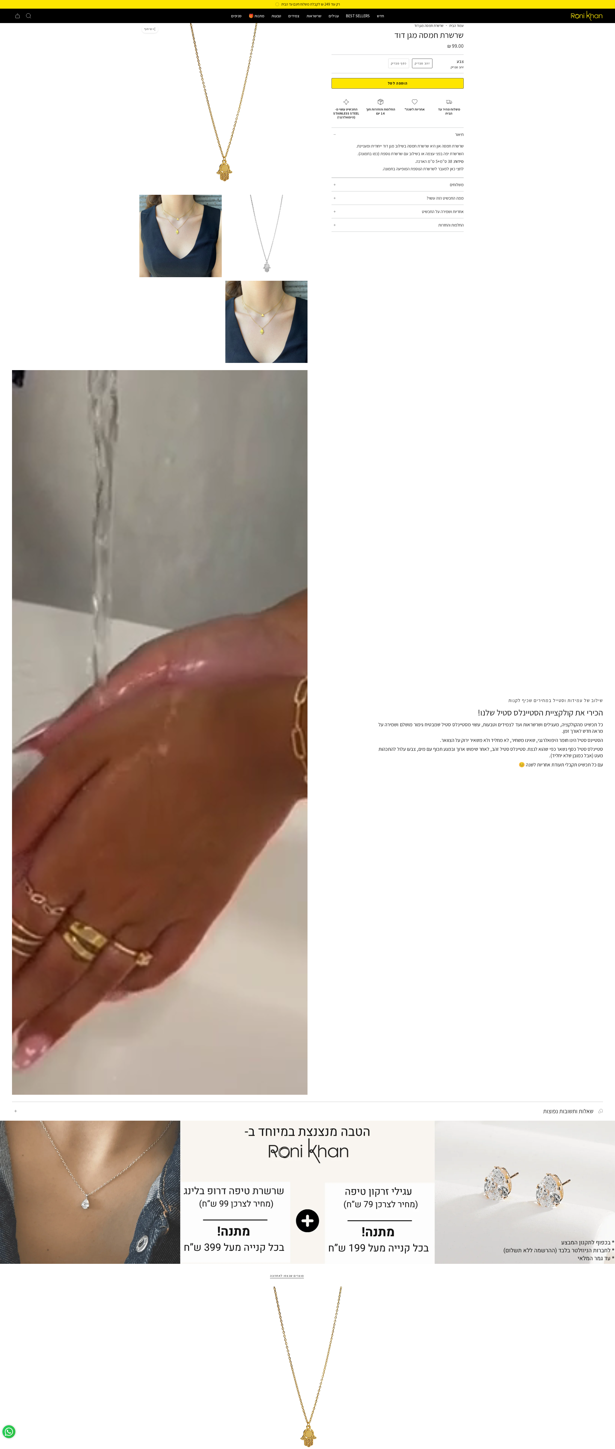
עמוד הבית (456, 25)
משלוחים (457, 184)
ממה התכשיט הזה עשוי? (445, 198)
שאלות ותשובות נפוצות (568, 1111)
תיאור (459, 134)
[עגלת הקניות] (17, 16)
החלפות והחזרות (451, 225)
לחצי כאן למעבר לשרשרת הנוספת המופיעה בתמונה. (423, 168)
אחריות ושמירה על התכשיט (443, 211)
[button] (380, 16)
